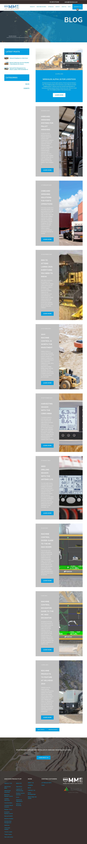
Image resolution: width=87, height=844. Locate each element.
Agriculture (19, 786)
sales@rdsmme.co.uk (71, 2)
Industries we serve (41, 6)
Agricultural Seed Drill (7, 791)
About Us (64, 6)
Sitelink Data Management (7, 821)
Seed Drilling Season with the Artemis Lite (47, 473)
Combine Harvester (7, 799)
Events (26, 88)
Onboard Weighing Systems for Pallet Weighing (47, 123)
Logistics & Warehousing (19, 789)
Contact (58, 6)
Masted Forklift (8, 816)
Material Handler (8, 818)
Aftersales (50, 6)
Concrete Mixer (8, 803)
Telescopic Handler (7, 828)
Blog (69, 6)
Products (32, 6)
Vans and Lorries (8, 837)
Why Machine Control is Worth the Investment (46, 341)
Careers (30, 785)
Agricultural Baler (7, 787)
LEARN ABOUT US (43, 757)
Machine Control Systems (20, 793)
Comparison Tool (77, 6)
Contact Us (31, 790)
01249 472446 (54, 2)
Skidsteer (7, 825)
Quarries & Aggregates (19, 800)
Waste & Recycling (18, 804)
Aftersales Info (47, 782)
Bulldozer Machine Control (8, 795)
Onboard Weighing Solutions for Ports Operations (46, 197)
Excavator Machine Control (8, 812)
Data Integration (31, 793)
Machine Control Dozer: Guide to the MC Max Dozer (47, 540)
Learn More (59, 95)
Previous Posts (53, 729)
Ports (17, 797)
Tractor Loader (8, 832)
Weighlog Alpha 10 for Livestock (59, 79)
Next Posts (41, 729)
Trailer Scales (8, 834)
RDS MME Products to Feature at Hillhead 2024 (47, 677)
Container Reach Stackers (8, 806)
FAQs (43, 785)
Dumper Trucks (8, 809)
